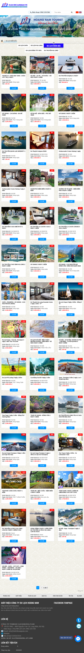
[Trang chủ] (2, 40)
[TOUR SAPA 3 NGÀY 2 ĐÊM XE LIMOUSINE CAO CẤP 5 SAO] (70, 480)
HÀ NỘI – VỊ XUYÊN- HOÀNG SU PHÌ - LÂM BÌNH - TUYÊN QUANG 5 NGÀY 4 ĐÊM (70, 341)
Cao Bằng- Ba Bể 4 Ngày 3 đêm (40, 377)
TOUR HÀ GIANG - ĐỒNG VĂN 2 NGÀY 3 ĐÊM (40, 416)
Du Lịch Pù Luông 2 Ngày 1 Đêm (12, 377)
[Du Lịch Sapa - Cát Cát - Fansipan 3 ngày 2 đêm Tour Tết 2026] (13, 329)
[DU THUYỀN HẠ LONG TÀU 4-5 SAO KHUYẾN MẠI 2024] (70, 404)
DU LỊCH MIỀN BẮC (11, 41)
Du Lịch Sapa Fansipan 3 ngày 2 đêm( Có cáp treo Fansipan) (40, 453)
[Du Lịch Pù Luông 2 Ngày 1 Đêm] (13, 366)
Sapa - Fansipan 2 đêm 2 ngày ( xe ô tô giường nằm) (70, 378)
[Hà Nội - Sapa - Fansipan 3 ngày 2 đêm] (70, 517)
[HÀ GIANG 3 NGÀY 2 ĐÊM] (70, 102)
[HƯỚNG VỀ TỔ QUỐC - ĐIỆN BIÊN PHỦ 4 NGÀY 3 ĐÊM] (70, 178)
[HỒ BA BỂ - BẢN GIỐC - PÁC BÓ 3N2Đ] (42, 102)
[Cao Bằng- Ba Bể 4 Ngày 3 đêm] (42, 366)
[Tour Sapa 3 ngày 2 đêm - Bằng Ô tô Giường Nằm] (13, 404)
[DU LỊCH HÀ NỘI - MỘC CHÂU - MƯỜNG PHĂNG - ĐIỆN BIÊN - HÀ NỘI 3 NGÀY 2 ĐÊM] (42, 329)
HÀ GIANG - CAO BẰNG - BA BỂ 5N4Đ (12, 114)
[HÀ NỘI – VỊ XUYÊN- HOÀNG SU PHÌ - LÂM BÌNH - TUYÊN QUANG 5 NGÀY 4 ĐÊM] (70, 329)
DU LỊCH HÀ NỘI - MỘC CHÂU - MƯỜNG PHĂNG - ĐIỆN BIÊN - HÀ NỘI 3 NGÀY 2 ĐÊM (41, 341)
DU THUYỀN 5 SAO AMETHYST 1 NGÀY (12, 227)
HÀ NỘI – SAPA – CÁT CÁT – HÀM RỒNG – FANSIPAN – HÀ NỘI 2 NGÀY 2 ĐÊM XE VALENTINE (13, 568)
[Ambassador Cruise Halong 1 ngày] (70, 140)
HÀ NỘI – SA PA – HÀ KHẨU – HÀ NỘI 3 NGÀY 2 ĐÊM (41, 76)
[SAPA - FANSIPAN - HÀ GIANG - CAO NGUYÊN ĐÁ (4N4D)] (13, 291)
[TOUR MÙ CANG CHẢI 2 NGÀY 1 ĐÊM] (13, 480)
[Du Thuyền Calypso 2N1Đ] (42, 140)
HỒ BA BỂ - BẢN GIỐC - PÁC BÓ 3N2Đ (41, 114)
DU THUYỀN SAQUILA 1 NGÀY (68, 76)
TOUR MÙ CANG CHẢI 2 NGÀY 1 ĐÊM (12, 491)
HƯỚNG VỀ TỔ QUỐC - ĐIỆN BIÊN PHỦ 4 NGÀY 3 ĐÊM (69, 189)
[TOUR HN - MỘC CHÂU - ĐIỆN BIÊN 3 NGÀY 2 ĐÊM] (42, 480)
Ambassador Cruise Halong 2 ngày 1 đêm (13, 189)
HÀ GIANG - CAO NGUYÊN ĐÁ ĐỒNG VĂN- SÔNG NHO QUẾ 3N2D (70, 265)
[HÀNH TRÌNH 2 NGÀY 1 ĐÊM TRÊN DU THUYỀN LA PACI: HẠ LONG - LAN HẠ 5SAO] (42, 517)
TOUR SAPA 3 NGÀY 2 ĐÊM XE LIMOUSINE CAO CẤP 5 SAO (68, 491)
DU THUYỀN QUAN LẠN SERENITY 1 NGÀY (13, 152)
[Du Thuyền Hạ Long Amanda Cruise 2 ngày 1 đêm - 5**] (42, 291)
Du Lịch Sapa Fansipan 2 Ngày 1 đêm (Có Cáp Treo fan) (13, 453)
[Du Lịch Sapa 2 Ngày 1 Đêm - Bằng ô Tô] (70, 291)
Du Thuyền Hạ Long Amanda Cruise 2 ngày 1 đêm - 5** (42, 302)
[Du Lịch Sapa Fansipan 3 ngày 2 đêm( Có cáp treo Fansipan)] (42, 442)
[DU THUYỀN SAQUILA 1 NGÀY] (70, 65)
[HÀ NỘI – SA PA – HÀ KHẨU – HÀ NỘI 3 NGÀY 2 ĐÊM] (42, 65)
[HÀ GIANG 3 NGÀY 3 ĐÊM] (42, 253)
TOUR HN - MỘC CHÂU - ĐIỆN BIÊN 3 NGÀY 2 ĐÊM (42, 491)
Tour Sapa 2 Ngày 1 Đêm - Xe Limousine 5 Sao (68, 453)
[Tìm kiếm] (71, 12)
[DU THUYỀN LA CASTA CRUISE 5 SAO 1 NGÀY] (70, 216)
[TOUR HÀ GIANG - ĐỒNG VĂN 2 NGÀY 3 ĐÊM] (42, 404)
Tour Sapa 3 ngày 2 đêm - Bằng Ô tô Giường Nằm (13, 416)
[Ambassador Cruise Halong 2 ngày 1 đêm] (13, 178)
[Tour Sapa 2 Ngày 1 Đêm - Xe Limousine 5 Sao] (70, 442)
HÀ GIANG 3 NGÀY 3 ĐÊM (39, 264)
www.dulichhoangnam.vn (19, 633)
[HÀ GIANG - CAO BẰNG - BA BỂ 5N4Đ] (13, 102)
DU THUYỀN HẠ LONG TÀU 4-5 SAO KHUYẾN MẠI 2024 (70, 416)
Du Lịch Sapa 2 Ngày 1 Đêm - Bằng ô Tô (70, 302)
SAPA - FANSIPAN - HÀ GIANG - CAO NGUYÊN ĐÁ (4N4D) (13, 302)
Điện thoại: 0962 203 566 (41, 12)
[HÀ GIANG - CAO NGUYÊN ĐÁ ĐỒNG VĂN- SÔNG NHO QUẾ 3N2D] (70, 253)
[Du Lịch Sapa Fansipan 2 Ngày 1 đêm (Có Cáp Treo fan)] (13, 442)
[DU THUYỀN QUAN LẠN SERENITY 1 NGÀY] (13, 140)
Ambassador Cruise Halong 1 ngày (70, 151)
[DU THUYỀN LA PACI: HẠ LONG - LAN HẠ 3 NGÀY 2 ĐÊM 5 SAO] (13, 517)
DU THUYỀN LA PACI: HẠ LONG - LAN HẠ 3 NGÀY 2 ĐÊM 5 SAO (12, 529)
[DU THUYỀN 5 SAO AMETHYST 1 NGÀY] (13, 216)
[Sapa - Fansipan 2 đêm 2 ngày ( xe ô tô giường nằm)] (70, 366)
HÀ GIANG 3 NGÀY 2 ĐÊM (67, 113)
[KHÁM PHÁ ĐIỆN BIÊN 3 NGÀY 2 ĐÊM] (42, 178)
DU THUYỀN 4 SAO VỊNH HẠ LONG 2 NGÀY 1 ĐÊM (13, 265)
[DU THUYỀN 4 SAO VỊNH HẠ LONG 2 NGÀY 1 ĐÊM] (13, 253)
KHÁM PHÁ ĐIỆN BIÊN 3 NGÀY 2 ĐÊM (41, 189)
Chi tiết (14, 88)
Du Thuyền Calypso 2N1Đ (38, 151)
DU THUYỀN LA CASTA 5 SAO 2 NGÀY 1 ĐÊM (41, 227)
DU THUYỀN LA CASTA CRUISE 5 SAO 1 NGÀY (69, 227)
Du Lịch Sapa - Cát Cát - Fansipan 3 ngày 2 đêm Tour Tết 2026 (13, 340)
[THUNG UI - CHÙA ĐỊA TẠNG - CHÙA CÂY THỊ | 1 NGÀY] (13, 65)
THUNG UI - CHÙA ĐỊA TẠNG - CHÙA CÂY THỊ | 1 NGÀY (13, 76)
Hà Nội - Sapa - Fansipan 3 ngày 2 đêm (69, 529)
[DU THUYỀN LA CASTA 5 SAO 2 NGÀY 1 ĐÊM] (42, 216)
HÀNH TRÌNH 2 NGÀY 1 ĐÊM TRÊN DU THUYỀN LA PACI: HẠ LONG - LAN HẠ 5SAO (41, 530)
